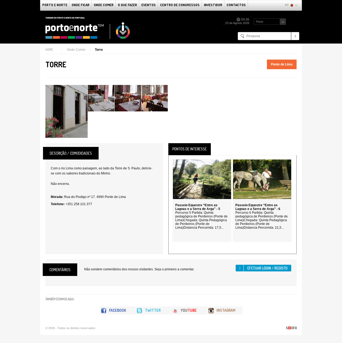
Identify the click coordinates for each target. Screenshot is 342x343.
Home (49, 50)
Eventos (148, 5)
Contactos (236, 5)
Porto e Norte (54, 5)
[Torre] (66, 111)
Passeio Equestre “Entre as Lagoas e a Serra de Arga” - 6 (257, 207)
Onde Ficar (81, 5)
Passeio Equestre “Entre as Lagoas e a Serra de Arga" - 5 (197, 207)
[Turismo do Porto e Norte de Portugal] (87, 28)
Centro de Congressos (180, 5)
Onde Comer (104, 5)
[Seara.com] (291, 327)
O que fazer (127, 5)
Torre (99, 50)
